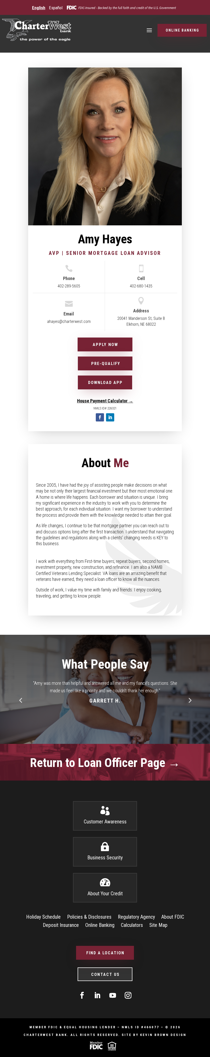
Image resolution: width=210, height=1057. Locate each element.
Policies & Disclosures (89, 917)
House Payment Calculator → (105, 400)
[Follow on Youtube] (112, 995)
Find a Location (105, 952)
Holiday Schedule (43, 917)
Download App (105, 382)
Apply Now (105, 344)
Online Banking (182, 30)
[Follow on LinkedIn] (110, 417)
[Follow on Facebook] (100, 417)
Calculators (132, 925)
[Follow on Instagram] (128, 995)
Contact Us (105, 974)
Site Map (158, 925)
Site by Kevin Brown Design (154, 1035)
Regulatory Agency (136, 917)
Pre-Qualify (105, 363)
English (38, 7)
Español (55, 7)
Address (141, 310)
